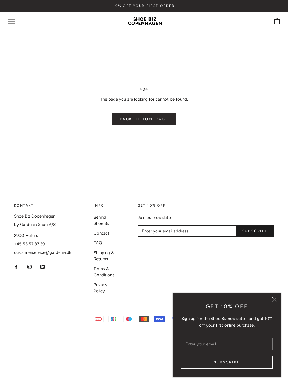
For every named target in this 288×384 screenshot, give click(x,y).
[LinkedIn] (42, 266)
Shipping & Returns (104, 256)
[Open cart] (277, 21)
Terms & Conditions (104, 272)
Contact (101, 233)
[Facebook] (16, 266)
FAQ (98, 242)
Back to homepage (144, 119)
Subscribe (227, 362)
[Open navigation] (11, 21)
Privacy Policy (100, 288)
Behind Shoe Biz (102, 220)
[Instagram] (29, 266)
